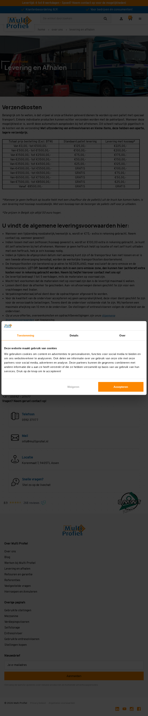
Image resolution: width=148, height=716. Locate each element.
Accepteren (121, 386)
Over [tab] (122, 335)
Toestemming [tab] (25, 335)
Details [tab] (74, 335)
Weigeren (73, 386)
